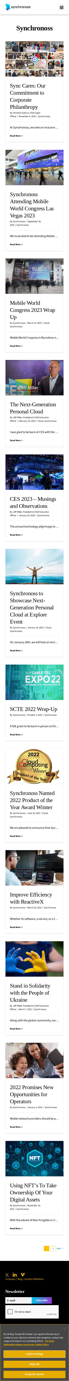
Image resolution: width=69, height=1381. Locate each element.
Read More (15, 135)
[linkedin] (15, 1275)
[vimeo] (23, 1275)
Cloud (46, 323)
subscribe (42, 1300)
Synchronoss (44, 116)
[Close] (65, 1329)
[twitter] (7, 1275)
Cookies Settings (34, 1354)
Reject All (34, 1364)
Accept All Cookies (34, 1374)
